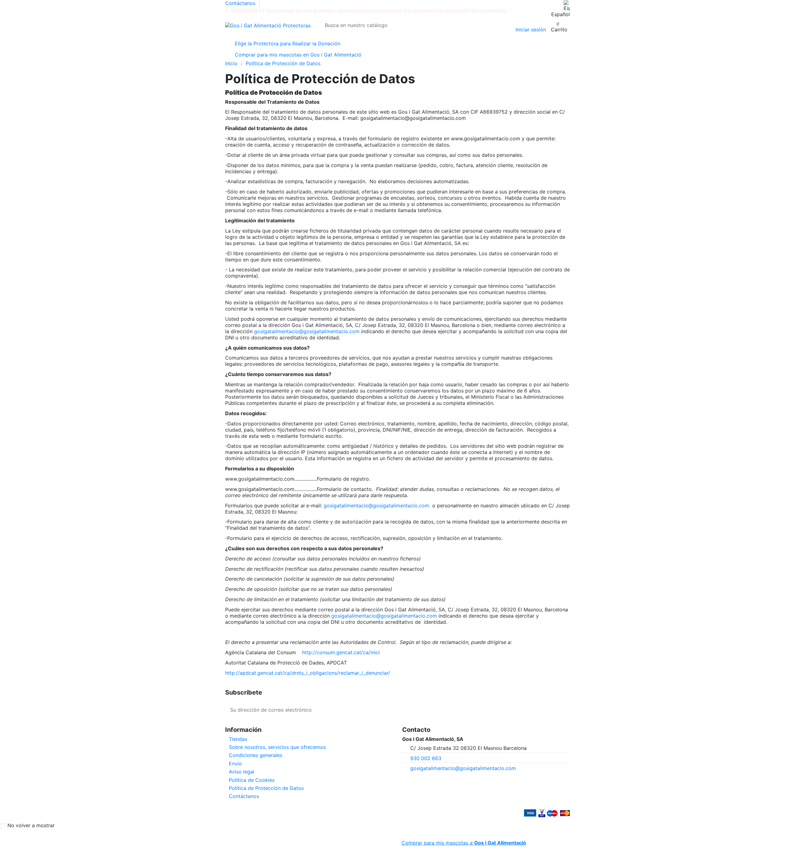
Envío (235, 763)
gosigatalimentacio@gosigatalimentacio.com (463, 768)
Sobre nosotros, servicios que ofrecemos (277, 747)
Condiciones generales (255, 755)
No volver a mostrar (31, 825)
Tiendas (238, 739)
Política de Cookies (252, 780)
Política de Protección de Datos (266, 788)
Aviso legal (241, 772)
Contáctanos (240, 3)
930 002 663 (425, 758)
